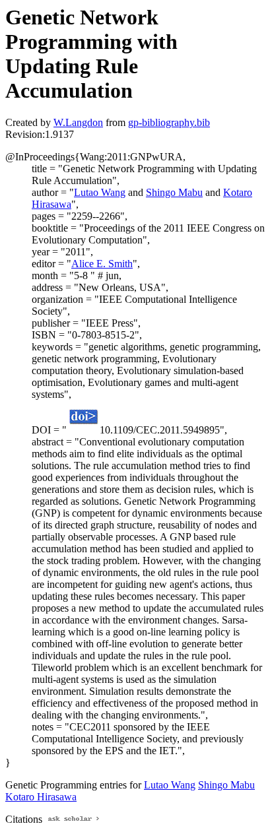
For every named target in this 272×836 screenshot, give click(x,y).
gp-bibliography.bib (169, 122)
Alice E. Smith (102, 263)
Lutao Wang (99, 192)
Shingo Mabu (174, 192)
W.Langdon (78, 122)
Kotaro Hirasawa (41, 796)
